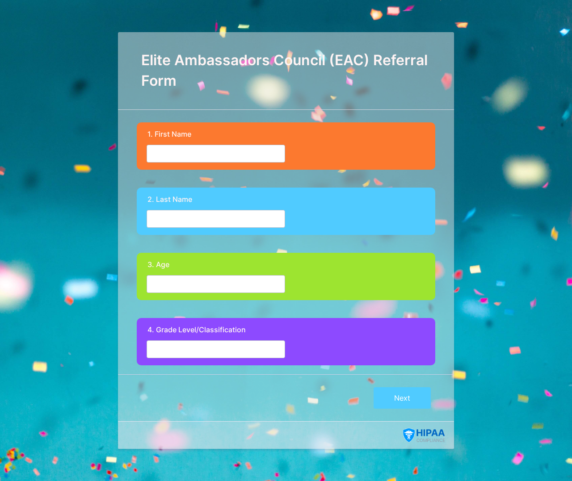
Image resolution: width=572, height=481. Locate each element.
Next (402, 397)
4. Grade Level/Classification (196, 329)
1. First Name (169, 134)
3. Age (158, 264)
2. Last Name (169, 199)
